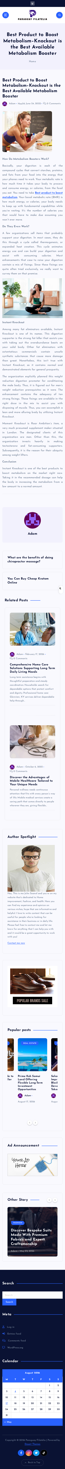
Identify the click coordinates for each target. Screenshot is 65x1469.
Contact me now (16, 943)
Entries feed (14, 1334)
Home (32, 61)
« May (8, 1422)
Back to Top (34, 1462)
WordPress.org (15, 1348)
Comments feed (17, 1341)
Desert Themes (32, 1444)
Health (21, 103)
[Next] (35, 1122)
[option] (32, 1071)
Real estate (29, 1043)
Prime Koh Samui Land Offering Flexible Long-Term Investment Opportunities (30, 1083)
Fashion (17, 1223)
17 (7, 1403)
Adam (12, 103)
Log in (10, 1327)
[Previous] (29, 1122)
